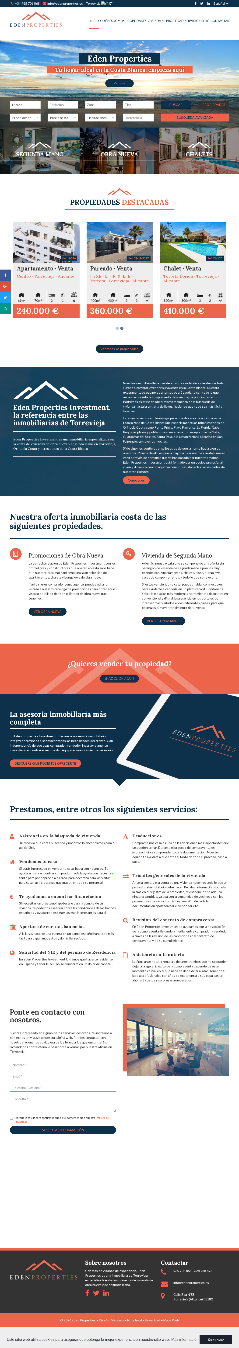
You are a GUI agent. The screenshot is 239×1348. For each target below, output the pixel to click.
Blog (205, 21)
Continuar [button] (216, 1339)
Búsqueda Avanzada (195, 117)
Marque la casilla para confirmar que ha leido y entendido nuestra (61, 1119)
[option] (119, 84)
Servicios (192, 21)
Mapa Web (171, 1320)
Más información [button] (185, 1339)
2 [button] (122, 328)
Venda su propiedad (167, 21)
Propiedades (136, 21)
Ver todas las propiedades (119, 349)
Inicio (94, 21)
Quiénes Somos (112, 21)
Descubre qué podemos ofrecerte (45, 763)
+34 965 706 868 (27, 3)
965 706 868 (182, 1271)
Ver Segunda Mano (163, 621)
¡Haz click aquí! (119, 678)
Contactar (220, 21)
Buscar (176, 105)
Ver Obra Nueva (48, 611)
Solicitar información (63, 1130)
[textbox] (64, 104)
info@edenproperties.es (191, 1283)
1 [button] (117, 328)
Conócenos (136, 480)
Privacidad (152, 1320)
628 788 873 (203, 1271)
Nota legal (134, 1320)
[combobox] (63, 105)
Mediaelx (117, 1320)
